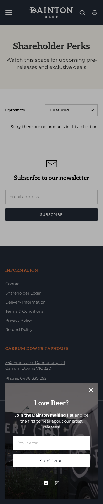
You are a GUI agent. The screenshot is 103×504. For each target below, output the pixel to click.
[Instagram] (57, 483)
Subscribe (51, 461)
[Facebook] (46, 483)
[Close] (91, 390)
